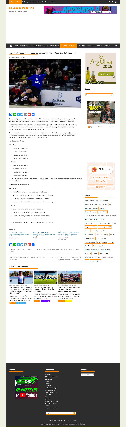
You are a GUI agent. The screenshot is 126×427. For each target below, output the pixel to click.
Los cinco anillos (50, 390)
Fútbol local (93, 219)
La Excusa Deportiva (21, 7)
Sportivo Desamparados (92, 249)
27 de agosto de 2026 (16, 285)
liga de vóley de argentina (98, 231)
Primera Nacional (101, 238)
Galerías (47, 383)
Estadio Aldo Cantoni (34, 249)
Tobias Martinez (105, 249)
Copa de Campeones (91, 212)
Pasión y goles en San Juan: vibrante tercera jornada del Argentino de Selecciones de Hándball (68, 234)
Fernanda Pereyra (111, 216)
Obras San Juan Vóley (102, 234)
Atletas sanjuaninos (51, 377)
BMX (110, 204)
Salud (46, 397)
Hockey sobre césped (91, 223)
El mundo (48, 381)
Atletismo (105, 200)
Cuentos (99, 46)
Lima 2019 (81, 46)
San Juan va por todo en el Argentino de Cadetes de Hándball (19, 233)
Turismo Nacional (90, 257)
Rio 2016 (107, 46)
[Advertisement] (63, 30)
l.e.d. (24, 57)
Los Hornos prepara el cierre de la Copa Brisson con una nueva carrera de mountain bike (55, 2)
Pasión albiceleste (21, 46)
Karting (87, 231)
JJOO (114, 223)
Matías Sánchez (89, 234)
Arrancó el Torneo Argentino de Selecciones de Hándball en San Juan (44, 233)
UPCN (98, 257)
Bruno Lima (88, 208)
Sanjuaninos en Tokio (51, 401)
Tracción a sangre (68, 46)
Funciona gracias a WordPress (50, 424)
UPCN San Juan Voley (107, 257)
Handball (43, 249)
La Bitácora (54, 46)
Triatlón (95, 253)
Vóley (86, 261)
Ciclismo (102, 208)
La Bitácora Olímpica (51, 388)
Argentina (48, 374)
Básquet (95, 208)
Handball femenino (52, 249)
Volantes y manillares (39, 46)
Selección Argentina (98, 246)
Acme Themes (80, 424)
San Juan (111, 242)
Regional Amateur (90, 242)
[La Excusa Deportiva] (10, 45)
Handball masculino (62, 249)
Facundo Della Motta (91, 216)
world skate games (95, 261)
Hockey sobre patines (105, 223)
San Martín (88, 246)
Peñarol (112, 234)
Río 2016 (104, 242)
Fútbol (87, 219)
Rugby (98, 242)
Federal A (101, 216)
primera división (89, 238)
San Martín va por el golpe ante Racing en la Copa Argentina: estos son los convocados (67, 258)
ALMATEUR (98, 200)
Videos (47, 405)
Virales (90, 46)
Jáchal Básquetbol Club (104, 227)
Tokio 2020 (88, 253)
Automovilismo (89, 204)
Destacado (13, 249)
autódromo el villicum (101, 204)
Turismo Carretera (104, 253)
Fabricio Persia (103, 212)
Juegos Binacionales (90, 227)
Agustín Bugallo (89, 200)
